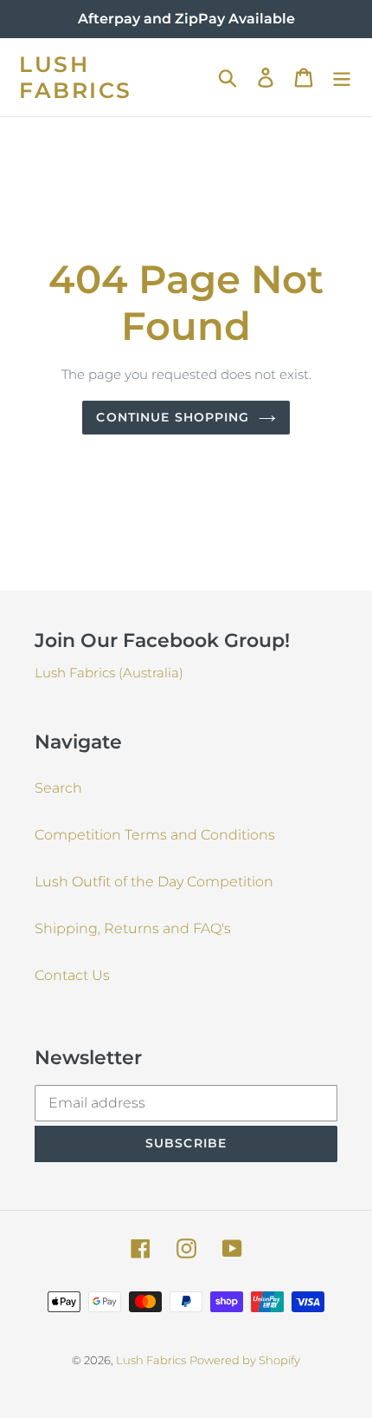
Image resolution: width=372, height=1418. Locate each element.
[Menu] (342, 77)
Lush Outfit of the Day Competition (154, 881)
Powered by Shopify (244, 1360)
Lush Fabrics (75, 77)
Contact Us (72, 975)
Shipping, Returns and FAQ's (133, 928)
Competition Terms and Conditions (155, 835)
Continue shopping (172, 417)
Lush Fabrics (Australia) (109, 672)
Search (58, 788)
